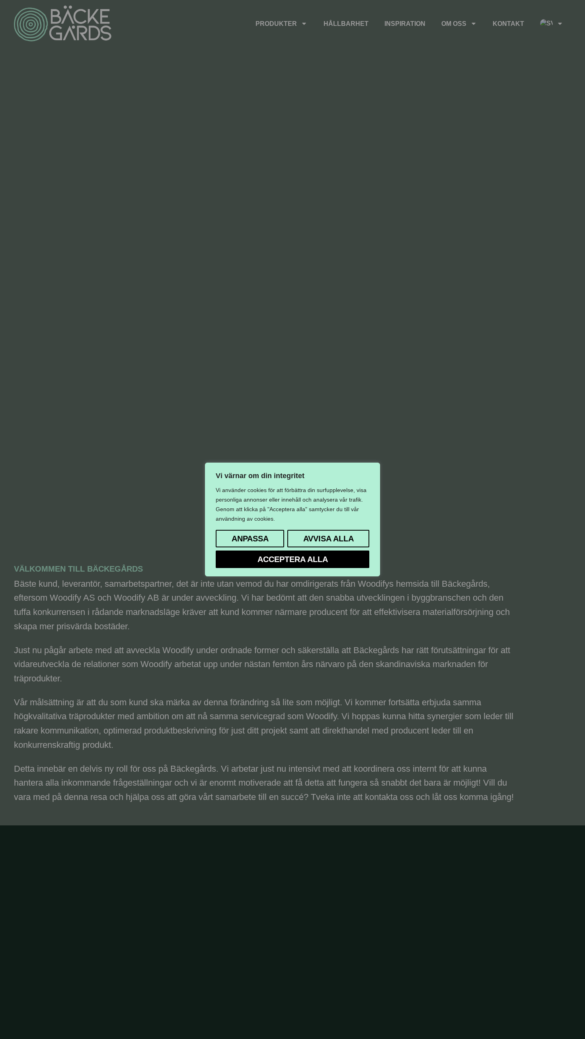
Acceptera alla (292, 559)
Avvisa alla (328, 538)
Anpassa (250, 538)
